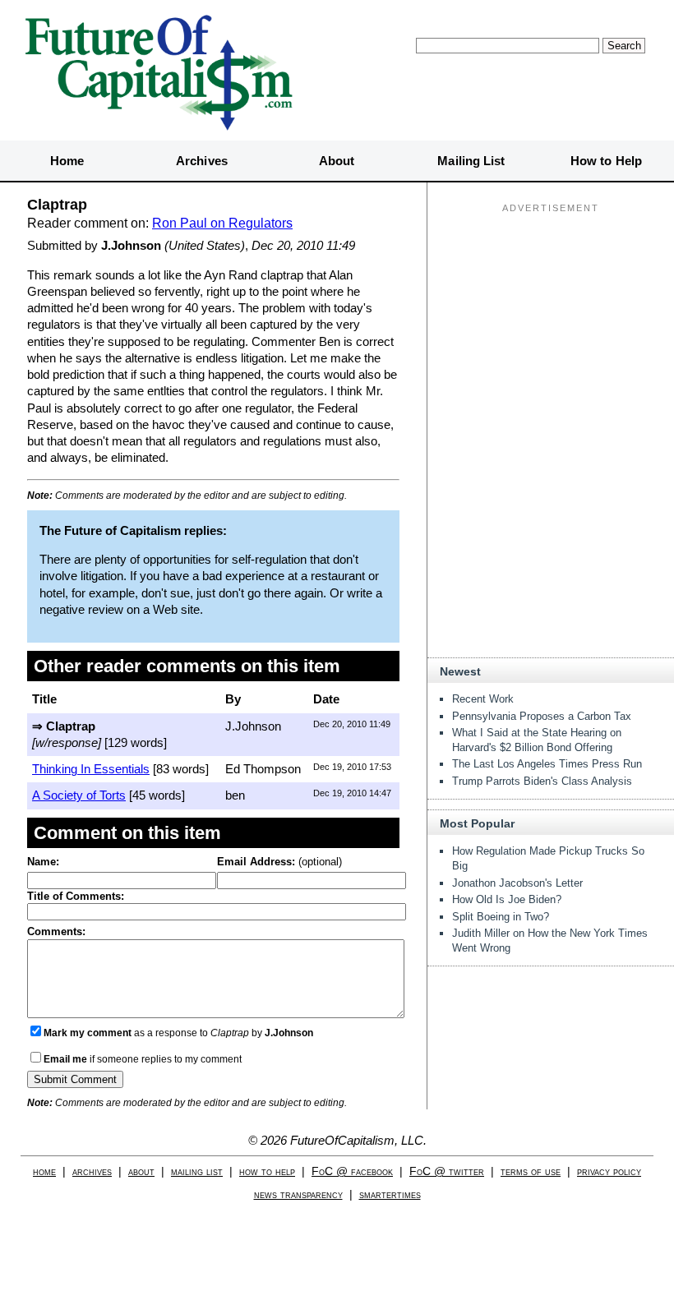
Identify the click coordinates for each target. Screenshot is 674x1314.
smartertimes (390, 1194)
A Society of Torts (79, 795)
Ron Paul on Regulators (222, 223)
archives (92, 1171)
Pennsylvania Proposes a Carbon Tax (541, 716)
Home (67, 161)
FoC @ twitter (446, 1171)
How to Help (606, 161)
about (141, 1171)
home (44, 1171)
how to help (267, 1171)
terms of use (531, 1171)
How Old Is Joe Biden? (506, 899)
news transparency (298, 1194)
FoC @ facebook (352, 1171)
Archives (202, 161)
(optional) (279, 861)
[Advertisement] (550, 321)
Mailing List (471, 161)
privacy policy (609, 1171)
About (337, 161)
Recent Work (483, 699)
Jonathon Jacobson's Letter (517, 883)
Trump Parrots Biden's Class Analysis (542, 781)
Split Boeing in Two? (500, 917)
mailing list (197, 1171)
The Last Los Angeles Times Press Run (547, 764)
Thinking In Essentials (91, 769)
